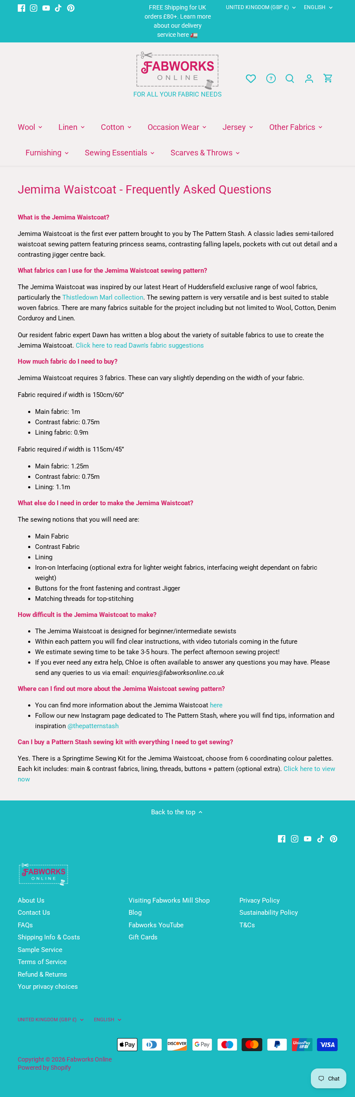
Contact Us (34, 912)
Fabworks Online (89, 1059)
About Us (31, 900)
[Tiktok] (58, 7)
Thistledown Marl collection (102, 297)
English (315, 7)
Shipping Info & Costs (49, 937)
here (216, 705)
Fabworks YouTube (156, 925)
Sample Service (40, 950)
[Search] (290, 78)
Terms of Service (42, 962)
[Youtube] (46, 7)
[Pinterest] (70, 7)
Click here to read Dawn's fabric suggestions (140, 345)
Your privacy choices (48, 987)
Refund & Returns (42, 974)
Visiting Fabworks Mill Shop (169, 900)
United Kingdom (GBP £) (257, 7)
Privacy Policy (259, 900)
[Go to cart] (328, 78)
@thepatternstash (93, 726)
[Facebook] (21, 7)
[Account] (309, 78)
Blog (135, 912)
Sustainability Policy (268, 912)
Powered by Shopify (44, 1067)
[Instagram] (33, 7)
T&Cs (247, 925)
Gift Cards (143, 937)
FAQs (25, 925)
